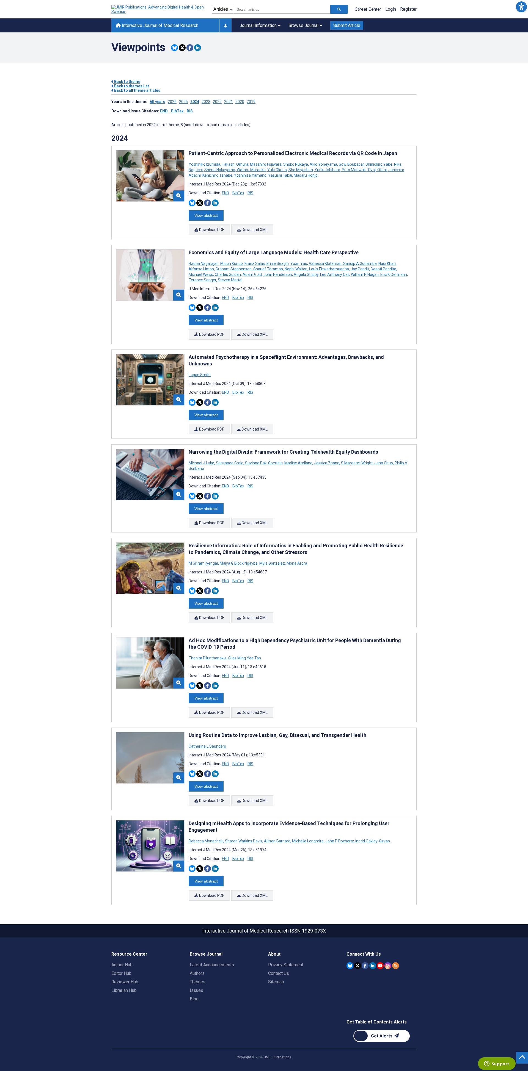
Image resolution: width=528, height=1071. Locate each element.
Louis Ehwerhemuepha (329, 269)
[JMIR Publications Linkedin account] (372, 965)
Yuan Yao (299, 263)
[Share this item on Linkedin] (197, 47)
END (164, 111)
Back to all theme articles (136, 90)
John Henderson (278, 274)
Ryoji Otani (377, 170)
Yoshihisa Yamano (250, 175)
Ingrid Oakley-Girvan (372, 841)
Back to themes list (131, 86)
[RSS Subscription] (395, 965)
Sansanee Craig (229, 463)
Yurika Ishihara (327, 170)
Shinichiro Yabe (379, 164)
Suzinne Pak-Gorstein (264, 463)
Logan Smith (200, 375)
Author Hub (122, 964)
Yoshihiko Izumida (205, 164)
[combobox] (282, 9)
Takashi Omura (235, 164)
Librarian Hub (124, 990)
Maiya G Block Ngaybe (238, 563)
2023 (206, 101)
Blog (194, 998)
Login (390, 9)
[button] (521, 7)
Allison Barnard (277, 841)
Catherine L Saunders (207, 746)
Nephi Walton (296, 269)
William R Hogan (365, 274)
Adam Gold (252, 274)
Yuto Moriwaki (354, 170)
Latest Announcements (212, 964)
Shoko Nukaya (295, 164)
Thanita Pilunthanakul (208, 658)
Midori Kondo (231, 263)
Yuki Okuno (277, 170)
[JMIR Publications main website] (158, 9)
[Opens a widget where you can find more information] (497, 1064)
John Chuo (383, 463)
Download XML (254, 229)
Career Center (368, 9)
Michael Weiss (201, 274)
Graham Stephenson (233, 269)
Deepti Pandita (383, 269)
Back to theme (126, 81)
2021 (228, 101)
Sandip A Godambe (360, 263)
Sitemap (276, 981)
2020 (239, 101)
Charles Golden (228, 274)
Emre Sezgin (278, 263)
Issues (196, 990)
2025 (183, 101)
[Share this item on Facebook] (189, 47)
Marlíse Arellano (298, 463)
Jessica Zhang (326, 463)
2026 (172, 101)
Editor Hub (121, 973)
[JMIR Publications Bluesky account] (349, 965)
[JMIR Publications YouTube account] (380, 965)
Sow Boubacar (351, 164)
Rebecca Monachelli (206, 841)
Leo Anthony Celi (334, 274)
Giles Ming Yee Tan (244, 658)
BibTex (177, 111)
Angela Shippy (306, 274)
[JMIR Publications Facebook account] (365, 965)
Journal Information (258, 25)
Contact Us (278, 973)
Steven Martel (229, 280)
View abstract (206, 215)
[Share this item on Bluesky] (174, 47)
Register (408, 9)
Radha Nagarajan (204, 263)
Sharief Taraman (268, 269)
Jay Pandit (360, 269)
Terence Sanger (203, 280)
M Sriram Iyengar (204, 563)
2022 (217, 101)
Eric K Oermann (394, 274)
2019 (251, 101)
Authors (197, 973)
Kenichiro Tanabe (217, 175)
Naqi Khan (387, 263)
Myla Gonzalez (272, 563)
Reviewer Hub (124, 981)
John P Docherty (339, 841)
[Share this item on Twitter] (182, 47)
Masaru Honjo (305, 175)
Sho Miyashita (301, 170)
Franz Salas (255, 263)
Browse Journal (303, 25)
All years (157, 101)
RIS (190, 111)
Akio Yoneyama (323, 164)
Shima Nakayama (220, 170)
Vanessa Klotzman (325, 263)
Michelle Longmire (307, 841)
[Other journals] (225, 25)
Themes (197, 981)
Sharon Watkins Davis (243, 841)
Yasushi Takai (280, 175)
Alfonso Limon (202, 269)
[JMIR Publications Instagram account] (387, 965)
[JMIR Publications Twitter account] (357, 965)
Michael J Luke (202, 463)
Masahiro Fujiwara (265, 164)
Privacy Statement (285, 964)
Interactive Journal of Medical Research (159, 25)
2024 (194, 101)
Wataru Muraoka (251, 170)
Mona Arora (296, 563)
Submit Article (346, 25)
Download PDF (211, 229)
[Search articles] (339, 9)
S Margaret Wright (356, 463)
